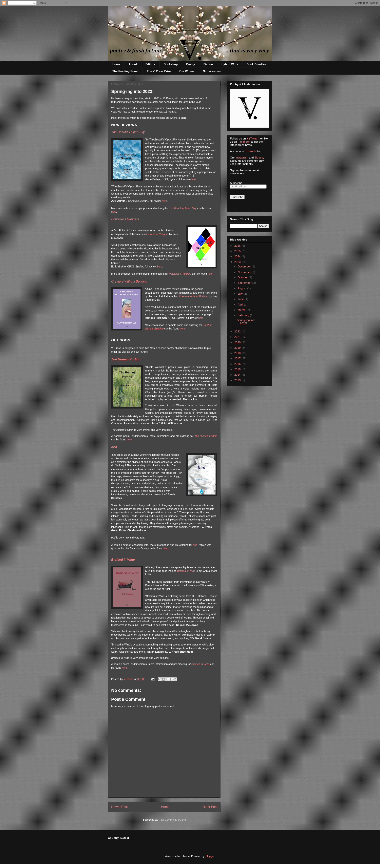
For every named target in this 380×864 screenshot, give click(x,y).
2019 (237, 347)
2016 (237, 364)
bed (114, 447)
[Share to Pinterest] (175, 679)
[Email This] (160, 679)
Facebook (244, 141)
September (245, 282)
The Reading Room (125, 71)
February (244, 315)
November (245, 272)
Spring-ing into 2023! (246, 321)
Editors (150, 64)
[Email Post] (152, 679)
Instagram (242, 157)
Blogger (209, 856)
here (193, 179)
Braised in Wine (123, 559)
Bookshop (171, 64)
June (241, 299)
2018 (237, 353)
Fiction (208, 64)
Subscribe (236, 182)
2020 (237, 342)
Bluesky (259, 157)
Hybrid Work (229, 64)
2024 (237, 256)
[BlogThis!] (163, 679)
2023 (237, 261)
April (241, 304)
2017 (237, 358)
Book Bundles (256, 64)
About (133, 64)
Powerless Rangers (157, 234)
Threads (251, 151)
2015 (237, 369)
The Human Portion (126, 359)
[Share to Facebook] (171, 679)
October (243, 277)
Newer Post (119, 807)
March (242, 309)
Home (116, 64)
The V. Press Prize (159, 71)
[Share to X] (167, 679)
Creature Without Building (193, 296)
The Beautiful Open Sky (183, 208)
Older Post (209, 807)
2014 (237, 374)
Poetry (190, 64)
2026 (237, 245)
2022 (237, 331)
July (240, 293)
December (245, 266)
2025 (237, 251)
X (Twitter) (253, 138)
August (242, 288)
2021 (237, 336)
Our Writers (187, 71)
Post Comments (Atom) (172, 819)
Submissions (212, 71)
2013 (237, 380)
